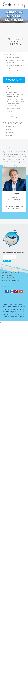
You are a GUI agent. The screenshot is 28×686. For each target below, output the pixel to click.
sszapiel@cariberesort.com (16, 206)
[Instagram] (12, 291)
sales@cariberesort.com (13, 280)
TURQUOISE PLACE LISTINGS (11, 307)
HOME (5, 304)
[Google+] (21, 291)
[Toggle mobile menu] (25, 7)
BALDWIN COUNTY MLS (17, 309)
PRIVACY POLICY (19, 317)
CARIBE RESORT (7, 312)
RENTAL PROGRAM (18, 314)
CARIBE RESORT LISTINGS (16, 304)
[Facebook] (7, 291)
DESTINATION (7, 314)
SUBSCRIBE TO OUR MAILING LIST (13, 253)
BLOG (12, 317)
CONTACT (6, 317)
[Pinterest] (16, 291)
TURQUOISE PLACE (18, 312)
